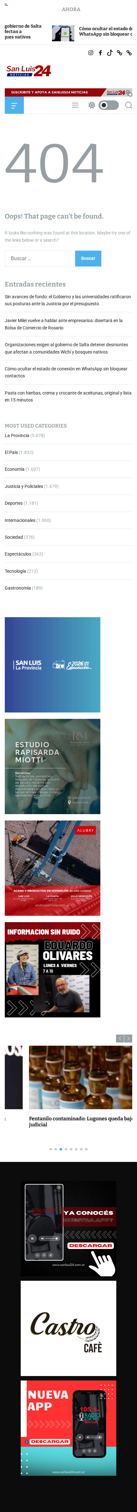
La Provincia (17, 435)
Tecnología (15, 571)
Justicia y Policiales (24, 486)
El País (11, 452)
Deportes (14, 503)
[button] (120, 1039)
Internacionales (20, 520)
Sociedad (14, 537)
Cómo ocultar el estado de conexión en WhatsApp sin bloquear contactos (84, 31)
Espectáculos (18, 554)
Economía (15, 469)
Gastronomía (18, 588)
